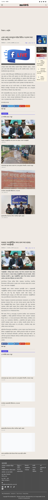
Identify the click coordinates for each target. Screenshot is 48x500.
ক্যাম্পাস (19, 469)
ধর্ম (41, 465)
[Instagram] (11, 486)
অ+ (30, 42)
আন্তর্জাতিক (27, 467)
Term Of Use (19, 493)
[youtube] (44, 2)
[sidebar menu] (2, 5)
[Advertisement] (24, 19)
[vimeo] (46, 2)
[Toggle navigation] (46, 5)
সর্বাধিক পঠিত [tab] (42, 58)
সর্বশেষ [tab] (41, 55)
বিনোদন (27, 465)
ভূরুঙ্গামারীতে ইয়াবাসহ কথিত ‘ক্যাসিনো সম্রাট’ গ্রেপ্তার (12, 216)
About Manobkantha (6, 493)
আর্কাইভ (7, 1)
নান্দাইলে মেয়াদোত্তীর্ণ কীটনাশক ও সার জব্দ (10, 190)
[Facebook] (3, 486)
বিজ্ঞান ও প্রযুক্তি (5, 30)
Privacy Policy (25, 493)
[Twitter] (5, 486)
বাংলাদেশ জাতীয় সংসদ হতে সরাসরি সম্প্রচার (41, 49)
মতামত (34, 467)
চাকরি (33, 465)
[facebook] (40, 2)
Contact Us (13, 493)
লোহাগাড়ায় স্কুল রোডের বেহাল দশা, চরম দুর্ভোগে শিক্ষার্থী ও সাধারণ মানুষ (17, 165)
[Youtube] (8, 486)
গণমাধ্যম (27, 469)
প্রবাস (41, 471)
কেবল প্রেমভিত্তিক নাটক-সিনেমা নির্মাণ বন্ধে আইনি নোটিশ (13, 453)
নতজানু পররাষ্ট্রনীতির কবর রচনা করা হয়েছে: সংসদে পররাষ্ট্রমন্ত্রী (14, 140)
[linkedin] (2, 488)
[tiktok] (14, 486)
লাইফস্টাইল (20, 471)
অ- (32, 42)
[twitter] (42, 2)
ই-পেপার (3, 1)
